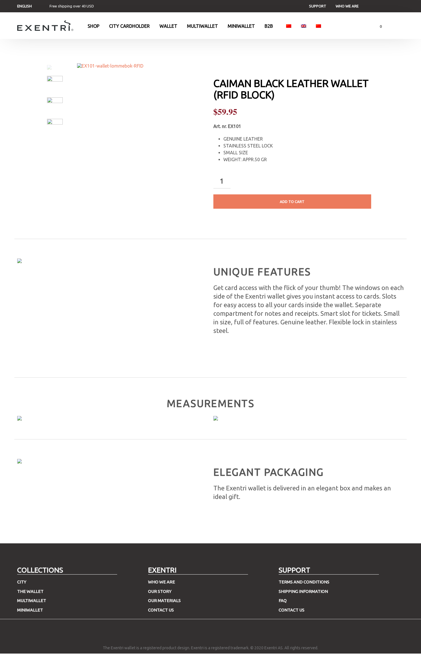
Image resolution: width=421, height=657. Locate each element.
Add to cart (292, 202)
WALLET (168, 26)
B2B (269, 26)
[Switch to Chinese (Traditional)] (318, 26)
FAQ (283, 613)
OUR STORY (160, 604)
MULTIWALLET (202, 26)
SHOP (93, 26)
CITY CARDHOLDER (129, 26)
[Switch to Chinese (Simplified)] (289, 26)
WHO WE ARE (347, 6)
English (24, 6)
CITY (21, 595)
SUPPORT (317, 6)
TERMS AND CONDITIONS (304, 595)
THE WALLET (30, 604)
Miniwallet (241, 26)
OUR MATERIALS (164, 613)
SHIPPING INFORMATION (303, 604)
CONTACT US (161, 623)
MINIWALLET (30, 623)
